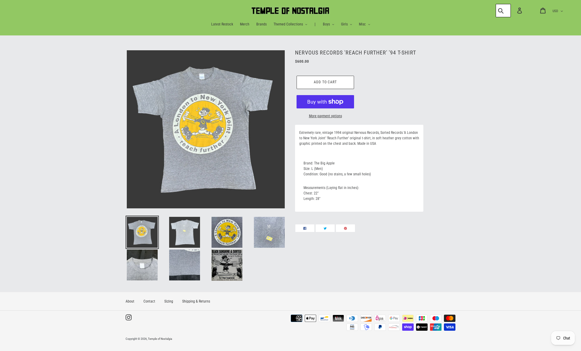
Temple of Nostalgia (160, 338)
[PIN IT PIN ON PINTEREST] (345, 228)
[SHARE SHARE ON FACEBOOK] (305, 228)
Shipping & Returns (196, 301)
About (130, 301)
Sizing (168, 301)
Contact (149, 301)
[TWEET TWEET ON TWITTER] (325, 228)
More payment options (325, 116)
